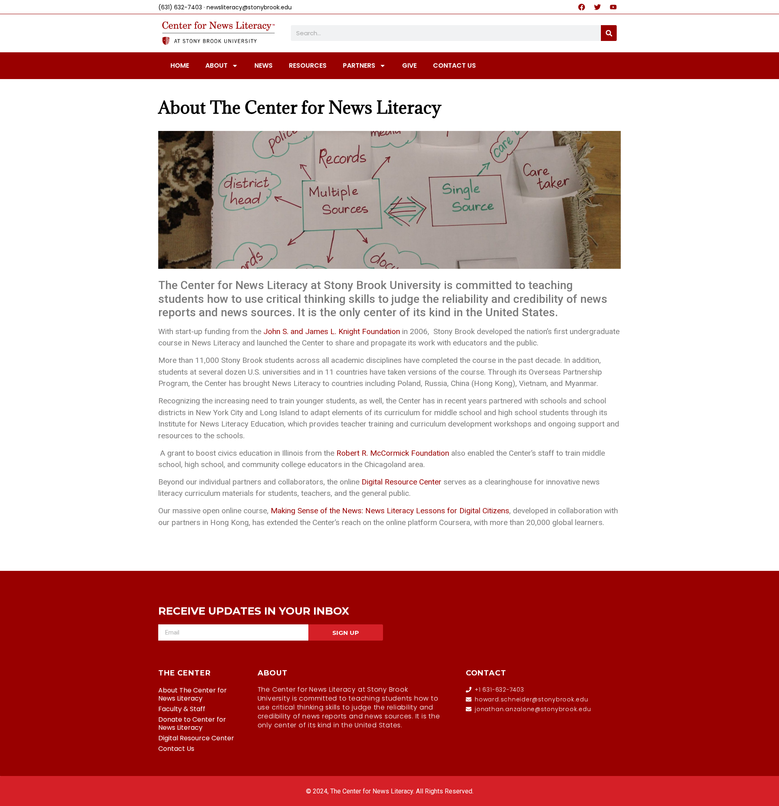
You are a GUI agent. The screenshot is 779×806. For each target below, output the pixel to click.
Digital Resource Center (196, 738)
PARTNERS (359, 65)
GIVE (409, 65)
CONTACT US (454, 65)
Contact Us (176, 748)
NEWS (263, 65)
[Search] (609, 33)
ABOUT (216, 65)
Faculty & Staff (181, 709)
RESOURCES (308, 65)
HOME (179, 65)
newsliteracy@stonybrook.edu (249, 7)
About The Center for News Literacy (299, 107)
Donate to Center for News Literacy (192, 723)
